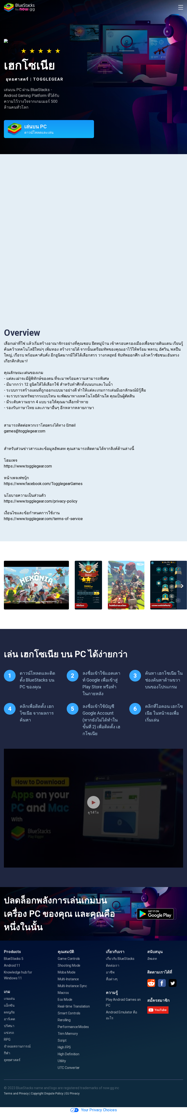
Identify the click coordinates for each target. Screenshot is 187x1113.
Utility (62, 1061)
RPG (7, 1039)
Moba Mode (66, 972)
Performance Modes (73, 1027)
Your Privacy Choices (99, 1110)
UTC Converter (69, 1068)
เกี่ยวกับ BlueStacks (120, 959)
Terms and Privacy (16, 1093)
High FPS (64, 1047)
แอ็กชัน (9, 1005)
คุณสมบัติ (66, 951)
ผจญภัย (9, 1012)
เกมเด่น (9, 999)
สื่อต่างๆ (112, 979)
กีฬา (7, 1053)
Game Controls (69, 959)
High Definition (68, 1054)
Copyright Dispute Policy (47, 1093)
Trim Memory (68, 1034)
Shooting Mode (69, 965)
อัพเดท (152, 959)
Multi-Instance (68, 979)
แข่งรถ (9, 1033)
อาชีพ (110, 972)
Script (62, 1040)
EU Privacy (72, 1093)
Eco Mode (65, 999)
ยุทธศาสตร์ (12, 1060)
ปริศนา (9, 1026)
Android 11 (12, 965)
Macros (63, 993)
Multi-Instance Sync (72, 986)
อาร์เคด (9, 1019)
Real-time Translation (74, 1006)
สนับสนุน (155, 951)
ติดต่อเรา (112, 965)
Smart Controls (69, 1013)
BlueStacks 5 (13, 959)
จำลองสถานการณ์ (17, 1046)
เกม (7, 991)
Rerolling (64, 1020)
